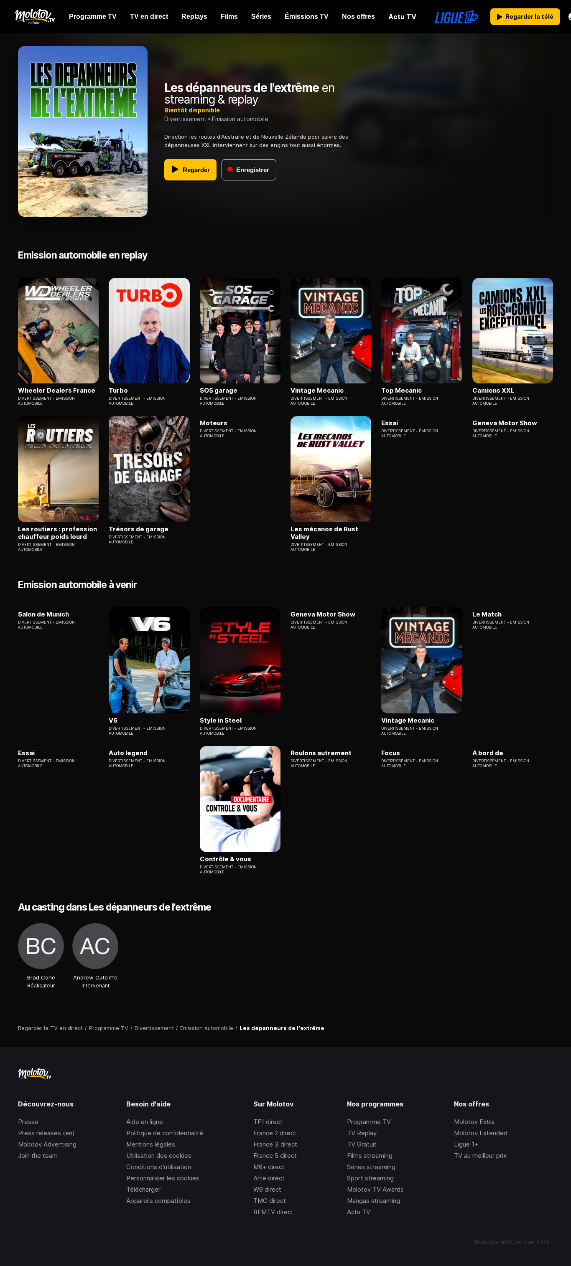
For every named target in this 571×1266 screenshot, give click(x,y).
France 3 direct (275, 1144)
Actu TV (358, 1212)
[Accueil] (34, 16)
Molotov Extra (474, 1122)
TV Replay (362, 1133)
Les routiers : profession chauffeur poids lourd (57, 532)
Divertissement (185, 118)
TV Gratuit (362, 1144)
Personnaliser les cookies (162, 1178)
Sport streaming (370, 1178)
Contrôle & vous (225, 859)
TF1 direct (268, 1122)
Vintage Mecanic (317, 390)
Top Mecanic (401, 390)
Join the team (38, 1155)
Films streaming (370, 1155)
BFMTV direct (273, 1212)
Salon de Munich (43, 614)
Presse (28, 1122)
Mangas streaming (373, 1201)
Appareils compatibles (158, 1201)
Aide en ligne (144, 1122)
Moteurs (213, 423)
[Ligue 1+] (456, 16)
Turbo (118, 390)
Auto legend (128, 753)
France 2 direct (274, 1133)
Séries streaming (371, 1167)
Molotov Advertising (47, 1144)
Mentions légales (150, 1144)
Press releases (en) (46, 1133)
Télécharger (143, 1189)
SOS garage (218, 390)
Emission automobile (240, 118)
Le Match (487, 614)
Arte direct (269, 1178)
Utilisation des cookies (158, 1155)
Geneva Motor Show (504, 423)
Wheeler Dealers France (56, 390)
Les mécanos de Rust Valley (324, 532)
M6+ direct (269, 1167)
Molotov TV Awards (375, 1189)
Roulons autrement (321, 753)
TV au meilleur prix (480, 1155)
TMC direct (269, 1201)
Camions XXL (493, 390)
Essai (389, 423)
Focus (390, 753)
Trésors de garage (138, 529)
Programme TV (369, 1122)
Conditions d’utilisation (158, 1167)
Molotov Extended (480, 1133)
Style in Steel (221, 720)
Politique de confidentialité (164, 1133)
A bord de (487, 753)
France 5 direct (275, 1155)
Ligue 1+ (466, 1144)
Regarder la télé (529, 16)
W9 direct (267, 1189)
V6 (113, 720)
